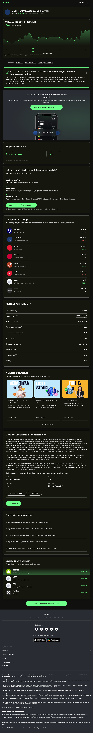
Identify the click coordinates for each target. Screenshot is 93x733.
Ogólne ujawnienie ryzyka (8, 711)
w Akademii (53, 209)
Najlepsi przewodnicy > (45, 63)
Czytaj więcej (12, 417)
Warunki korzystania (19, 711)
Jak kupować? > (30, 63)
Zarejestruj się (7, 54)
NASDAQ (35, 493)
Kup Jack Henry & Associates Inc (46, 107)
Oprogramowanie (16, 493)
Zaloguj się (82, 2)
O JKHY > (19, 63)
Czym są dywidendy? (71, 400)
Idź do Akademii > (48, 424)
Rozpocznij (14, 503)
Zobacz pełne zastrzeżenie (31, 703)
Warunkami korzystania (18, 703)
